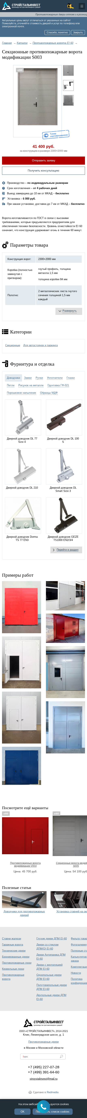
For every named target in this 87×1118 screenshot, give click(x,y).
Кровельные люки (13, 968)
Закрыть (78, 32)
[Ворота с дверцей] (65, 595)
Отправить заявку (43, 160)
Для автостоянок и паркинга (40, 345)
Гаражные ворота (12, 944)
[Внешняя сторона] (37, 101)
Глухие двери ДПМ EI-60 (51, 938)
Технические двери (13, 950)
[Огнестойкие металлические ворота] (21, 662)
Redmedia (52, 1092)
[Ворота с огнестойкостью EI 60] (65, 727)
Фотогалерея (79, 944)
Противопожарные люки (16, 962)
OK (22, 1111)
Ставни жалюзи (11, 938)
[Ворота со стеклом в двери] (65, 672)
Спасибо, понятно (57, 32)
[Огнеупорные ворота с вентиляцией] (65, 628)
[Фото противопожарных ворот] (21, 718)
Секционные (12, 345)
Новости (76, 972)
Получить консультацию (43, 170)
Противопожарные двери (43, 1041)
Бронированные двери (15, 956)
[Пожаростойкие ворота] (21, 607)
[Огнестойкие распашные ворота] (21, 766)
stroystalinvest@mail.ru (43, 1078)
